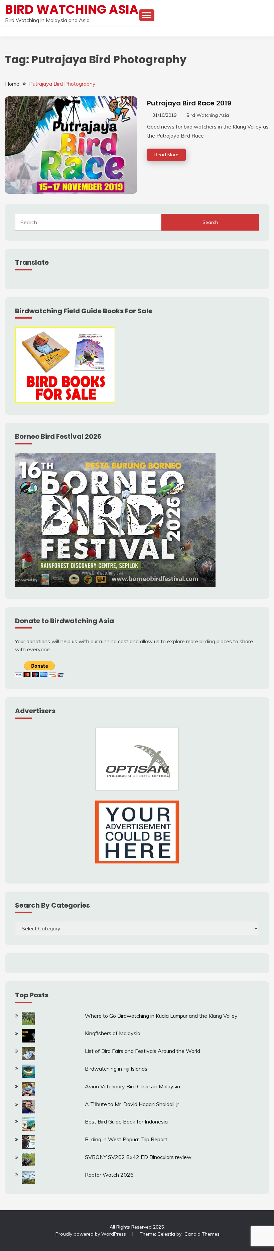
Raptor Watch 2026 (109, 1174)
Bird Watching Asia (71, 9)
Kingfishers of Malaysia (112, 1033)
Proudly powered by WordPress (91, 1234)
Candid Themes (202, 1234)
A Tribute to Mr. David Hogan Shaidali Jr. (132, 1104)
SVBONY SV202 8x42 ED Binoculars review (138, 1157)
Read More (166, 155)
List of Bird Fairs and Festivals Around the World (142, 1051)
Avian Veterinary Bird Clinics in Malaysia (132, 1086)
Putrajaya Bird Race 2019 (189, 103)
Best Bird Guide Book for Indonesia (126, 1121)
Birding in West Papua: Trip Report (126, 1139)
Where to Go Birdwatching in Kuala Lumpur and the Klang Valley (161, 1015)
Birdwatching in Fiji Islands (116, 1068)
